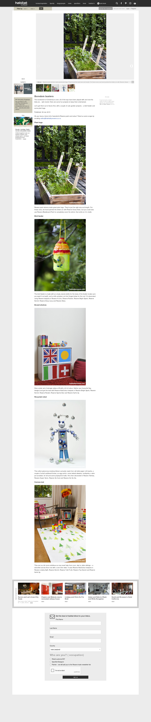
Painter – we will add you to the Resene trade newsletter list (71, 665)
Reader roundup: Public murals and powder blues (23, 130)
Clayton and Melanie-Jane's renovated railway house (51, 598)
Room (25, 8)
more (24, 139)
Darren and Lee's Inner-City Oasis (28, 598)
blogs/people (61, 3)
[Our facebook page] (121, 3)
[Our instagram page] (130, 3)
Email (51, 637)
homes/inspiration (41, 3)
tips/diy (52, 3)
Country (52, 646)
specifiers (77, 3)
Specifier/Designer (58, 662)
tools (84, 3)
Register (133, 8)
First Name (59, 619)
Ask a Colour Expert (105, 104)
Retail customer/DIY (58, 659)
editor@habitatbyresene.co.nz (51, 118)
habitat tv (92, 3)
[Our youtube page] (135, 3)
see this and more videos (22, 108)
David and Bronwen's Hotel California (122, 598)
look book (102, 3)
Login (127, 8)
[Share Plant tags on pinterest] (104, 15)
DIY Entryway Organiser (22, 100)
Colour (33, 8)
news (69, 3)
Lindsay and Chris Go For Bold (74, 598)
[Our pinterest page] (126, 3)
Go (41, 8)
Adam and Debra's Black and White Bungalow (97, 598)
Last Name (53, 628)
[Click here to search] (117, 3)
